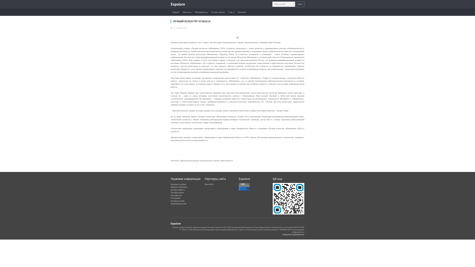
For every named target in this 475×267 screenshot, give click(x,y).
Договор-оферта (178, 190)
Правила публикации (179, 187)
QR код (277, 179)
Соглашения (175, 198)
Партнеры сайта (215, 179)
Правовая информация (186, 179)
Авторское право (178, 201)
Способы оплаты (177, 192)
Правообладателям (179, 203)
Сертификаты (176, 195)
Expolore (244, 179)
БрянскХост (209, 184)
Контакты (242, 12)
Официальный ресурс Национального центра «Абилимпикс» (206, 160)
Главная (175, 12)
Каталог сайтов (218, 12)
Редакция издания (178, 184)
